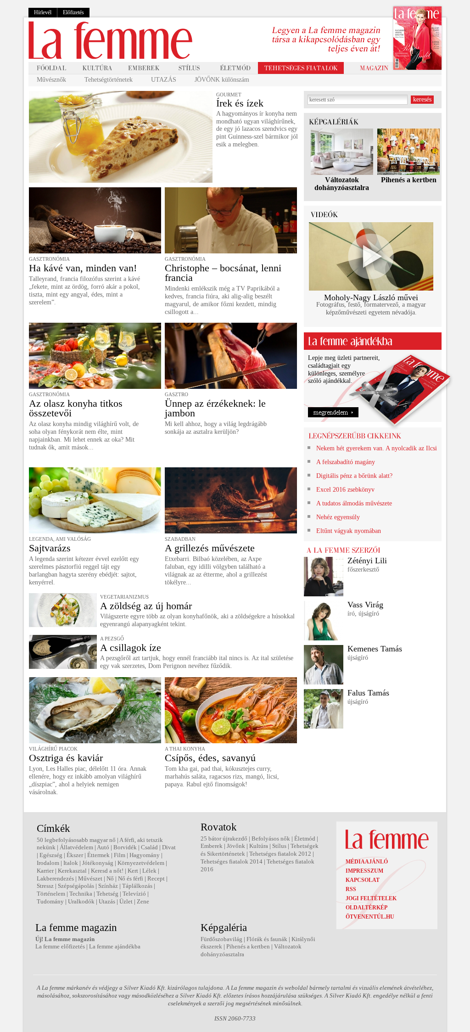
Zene (143, 901)
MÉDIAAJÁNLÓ (367, 861)
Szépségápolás (76, 885)
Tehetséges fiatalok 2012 (280, 853)
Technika (80, 893)
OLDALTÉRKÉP (366, 907)
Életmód (304, 838)
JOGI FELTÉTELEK (371, 898)
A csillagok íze (130, 647)
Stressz (45, 885)
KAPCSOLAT (363, 880)
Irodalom (48, 862)
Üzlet (126, 901)
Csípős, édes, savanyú (210, 757)
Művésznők (51, 79)
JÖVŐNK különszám (222, 79)
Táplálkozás (137, 885)
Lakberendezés (55, 878)
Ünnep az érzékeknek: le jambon (215, 408)
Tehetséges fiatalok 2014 (232, 861)
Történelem (51, 893)
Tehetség (107, 893)
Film (119, 855)
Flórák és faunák (266, 939)
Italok (70, 862)
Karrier (45, 870)
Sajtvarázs (50, 548)
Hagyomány (144, 855)
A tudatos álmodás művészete (354, 503)
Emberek (212, 845)
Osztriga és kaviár (66, 757)
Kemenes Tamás (374, 648)
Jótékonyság (97, 862)
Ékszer (75, 855)
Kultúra (258, 845)
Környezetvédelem (141, 862)
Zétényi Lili (367, 560)
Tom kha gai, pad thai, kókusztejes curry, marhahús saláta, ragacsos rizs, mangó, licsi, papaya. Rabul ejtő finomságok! (222, 776)
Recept (156, 878)
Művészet (90, 878)
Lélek (149, 870)
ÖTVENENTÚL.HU (370, 917)
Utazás (107, 901)
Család (149, 847)
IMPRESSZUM (364, 871)
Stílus (279, 845)
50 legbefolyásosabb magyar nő (76, 839)
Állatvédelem (76, 847)
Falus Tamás (368, 692)
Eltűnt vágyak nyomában (348, 530)
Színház (108, 885)
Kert (133, 870)
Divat (169, 847)
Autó (103, 847)
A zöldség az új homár (146, 605)
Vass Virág (365, 604)
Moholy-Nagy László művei (371, 297)
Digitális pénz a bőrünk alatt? (354, 475)
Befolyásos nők (271, 838)
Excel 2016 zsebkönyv (345, 489)
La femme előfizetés (60, 946)
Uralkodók (81, 901)
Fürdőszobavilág (221, 939)
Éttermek (98, 855)
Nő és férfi (130, 878)
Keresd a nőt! (107, 870)
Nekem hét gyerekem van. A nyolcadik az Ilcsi (376, 448)
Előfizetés (73, 12)
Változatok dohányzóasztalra (341, 183)
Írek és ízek (239, 103)
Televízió (134, 893)
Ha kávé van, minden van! (83, 268)
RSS (351, 889)
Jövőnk (236, 845)
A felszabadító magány (345, 462)
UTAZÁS (163, 79)
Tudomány (50, 901)
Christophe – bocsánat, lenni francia (223, 272)
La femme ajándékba (114, 946)
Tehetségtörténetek (108, 79)
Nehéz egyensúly (338, 517)
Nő (110, 878)
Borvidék (125, 847)
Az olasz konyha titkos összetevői (76, 408)
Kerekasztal (72, 870)
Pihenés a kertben (408, 180)
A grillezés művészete (210, 548)
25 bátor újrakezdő (224, 838)
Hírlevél (42, 12)
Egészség (50, 855)
